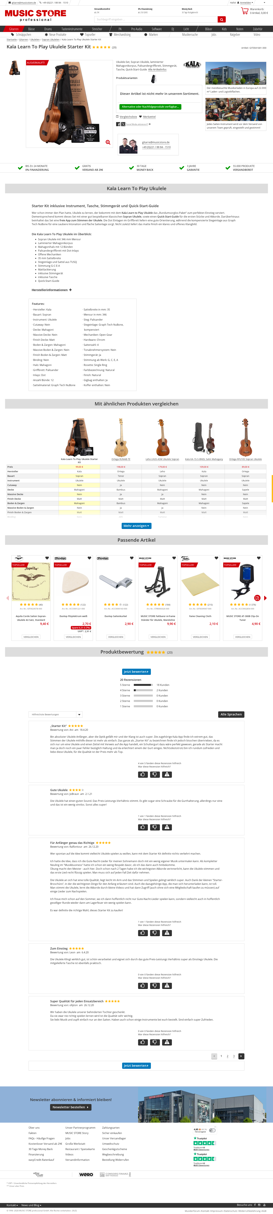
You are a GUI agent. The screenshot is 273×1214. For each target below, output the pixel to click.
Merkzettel (149, 116)
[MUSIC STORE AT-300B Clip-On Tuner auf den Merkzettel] (259, 558)
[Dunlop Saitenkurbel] (115, 582)
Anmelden (245, 2)
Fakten (32, 1133)
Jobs (214, 34)
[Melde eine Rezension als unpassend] (167, 775)
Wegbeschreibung (113, 1154)
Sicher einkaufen (112, 1133)
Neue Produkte (58, 34)
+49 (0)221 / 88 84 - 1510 (156, 147)
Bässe (31, 28)
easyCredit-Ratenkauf (41, 1160)
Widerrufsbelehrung (250, 1210)
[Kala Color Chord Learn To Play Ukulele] (154, 79)
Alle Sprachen (231, 714)
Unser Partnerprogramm (80, 1127)
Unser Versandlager (114, 1138)
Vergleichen (31, 636)
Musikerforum (192, 1210)
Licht (186, 28)
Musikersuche (190, 34)
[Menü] (215, 1128)
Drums (48, 28)
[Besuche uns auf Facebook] (255, 1205)
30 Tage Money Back (41, 1149)
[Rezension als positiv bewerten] (143, 775)
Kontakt (11, 1205)
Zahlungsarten (111, 1127)
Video (257, 34)
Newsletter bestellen (69, 1107)
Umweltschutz (110, 1143)
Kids (224, 28)
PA (120, 28)
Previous (7, 598)
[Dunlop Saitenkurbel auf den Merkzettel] (131, 558)
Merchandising (122, 34)
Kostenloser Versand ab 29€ (45, 1143)
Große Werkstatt (75, 1143)
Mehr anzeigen (135, 526)
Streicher (97, 28)
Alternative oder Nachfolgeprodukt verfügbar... (150, 106)
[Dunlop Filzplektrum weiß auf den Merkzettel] (89, 558)
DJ (172, 28)
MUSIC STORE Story (76, 1133)
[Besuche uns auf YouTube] (264, 1205)
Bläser (208, 28)
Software (157, 28)
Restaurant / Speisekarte (80, 1149)
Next (265, 598)
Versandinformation (77, 1160)
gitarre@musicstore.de (24, 2)
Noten (239, 28)
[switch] (212, 1130)
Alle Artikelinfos (157, 69)
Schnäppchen (23, 34)
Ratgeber (235, 34)
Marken (153, 34)
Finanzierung (36, 1154)
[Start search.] (222, 19)
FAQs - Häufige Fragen (42, 1138)
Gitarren (13, 28)
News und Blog (30, 1205)
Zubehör (257, 28)
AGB (264, 1210)
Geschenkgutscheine (114, 1149)
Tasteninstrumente (71, 28)
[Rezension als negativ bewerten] (155, 775)
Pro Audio (136, 28)
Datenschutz (230, 1210)
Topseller (90, 34)
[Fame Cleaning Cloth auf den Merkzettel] (216, 558)
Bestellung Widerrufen (115, 1160)
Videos (69, 1154)
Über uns (34, 1127)
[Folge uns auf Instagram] (259, 1205)
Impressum (217, 1210)
